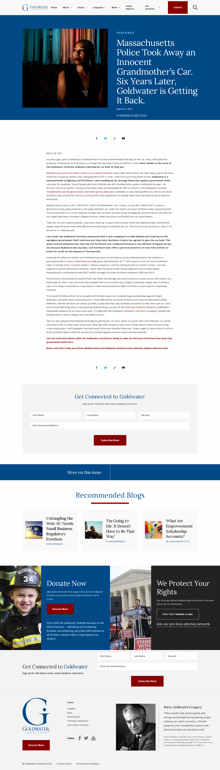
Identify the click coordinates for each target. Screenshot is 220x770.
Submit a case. (177, 614)
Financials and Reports (77, 720)
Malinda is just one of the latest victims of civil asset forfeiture (79, 172)
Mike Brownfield (117, 541)
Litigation (98, 7)
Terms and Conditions (87, 763)
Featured (126, 33)
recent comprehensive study (81, 261)
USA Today (114, 348)
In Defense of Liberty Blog (133, 115)
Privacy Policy (64, 763)
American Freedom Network (140, 307)
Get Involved (149, 7)
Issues (81, 7)
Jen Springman (56, 544)
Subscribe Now (110, 440)
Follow (70, 738)
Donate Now (60, 609)
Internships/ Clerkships (78, 725)
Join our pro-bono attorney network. (183, 624)
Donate (178, 7)
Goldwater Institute (179, 541)
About (66, 7)
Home (54, 7)
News (114, 7)
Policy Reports (130, 7)
